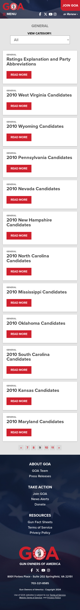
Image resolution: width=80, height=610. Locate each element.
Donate (40, 504)
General (11, 54)
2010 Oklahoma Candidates (36, 323)
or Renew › (70, 14)
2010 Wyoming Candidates (35, 126)
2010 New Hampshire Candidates (29, 222)
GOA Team (40, 471)
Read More (19, 75)
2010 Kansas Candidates (33, 390)
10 (46, 448)
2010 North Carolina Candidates (28, 258)
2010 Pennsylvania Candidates (39, 157)
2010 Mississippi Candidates (37, 292)
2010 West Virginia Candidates (39, 95)
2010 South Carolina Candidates (28, 357)
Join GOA (70, 5)
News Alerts (40, 499)
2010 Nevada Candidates (33, 189)
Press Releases (40, 476)
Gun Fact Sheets (40, 522)
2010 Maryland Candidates (35, 421)
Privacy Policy (40, 533)
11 (52, 448)
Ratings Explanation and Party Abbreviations (39, 61)
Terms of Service (40, 527)
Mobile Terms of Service (30, 597)
